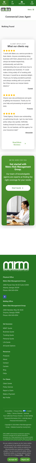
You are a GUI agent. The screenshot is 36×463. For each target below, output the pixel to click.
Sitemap (26, 413)
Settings (27, 455)
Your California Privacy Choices (12, 416)
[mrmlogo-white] (16, 262)
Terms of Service (17, 413)
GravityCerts (26, 427)
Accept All (13, 459)
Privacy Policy (18, 411)
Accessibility (8, 411)
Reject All (25, 459)
